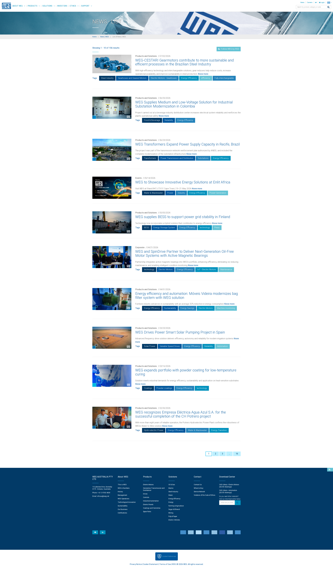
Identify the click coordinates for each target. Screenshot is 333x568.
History (120, 492)
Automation (222, 346)
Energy (170, 502)
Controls (146, 497)
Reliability (169, 120)
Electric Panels (148, 504)
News (302, 2)
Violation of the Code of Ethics (204, 495)
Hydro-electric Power (153, 430)
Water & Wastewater (153, 193)
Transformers (150, 158)
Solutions (47, 6)
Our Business (122, 509)
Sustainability (170, 308)
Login (322, 2)
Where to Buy (198, 488)
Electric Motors (166, 269)
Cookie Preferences (169, 556)
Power (170, 193)
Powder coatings (164, 388)
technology (205, 227)
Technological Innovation (127, 502)
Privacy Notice (136, 564)
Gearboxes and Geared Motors (132, 78)
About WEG (17, 6)
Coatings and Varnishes (151, 508)
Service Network (199, 492)
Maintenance (226, 269)
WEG (5, 6)
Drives (145, 494)
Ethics (73, 6)
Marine (170, 488)
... (229, 453)
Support (85, 6)
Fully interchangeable (224, 78)
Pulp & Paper (172, 516)
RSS (174, 564)
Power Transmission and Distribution (177, 158)
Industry (181, 193)
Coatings (148, 388)
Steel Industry (107, 78)
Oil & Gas (171, 485)
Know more (203, 74)
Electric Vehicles (174, 520)
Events (138, 178)
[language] (329, 2)
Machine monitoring (226, 308)
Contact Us (198, 485)
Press (217, 227)
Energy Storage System (164, 227)
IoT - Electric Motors (206, 269)
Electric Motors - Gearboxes (164, 78)
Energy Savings (187, 308)
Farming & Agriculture (176, 506)
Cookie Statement (150, 564)
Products (32, 6)
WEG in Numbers (124, 488)
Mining (170, 513)
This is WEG (122, 485)
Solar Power (149, 346)
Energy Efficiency (189, 78)
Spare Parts (147, 512)
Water (170, 495)
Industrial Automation (151, 501)
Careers (309, 2)
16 (237, 453)
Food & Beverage (152, 120)
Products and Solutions (146, 56)
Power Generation (218, 193)
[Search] (328, 7)
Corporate (140, 247)
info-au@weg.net (103, 496)
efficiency (205, 78)
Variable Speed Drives (170, 346)
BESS (146, 227)
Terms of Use (165, 564)
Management (122, 495)
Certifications (122, 513)
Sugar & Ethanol (174, 509)
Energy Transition (219, 430)
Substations (203, 158)
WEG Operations (123, 499)
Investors (62, 6)
